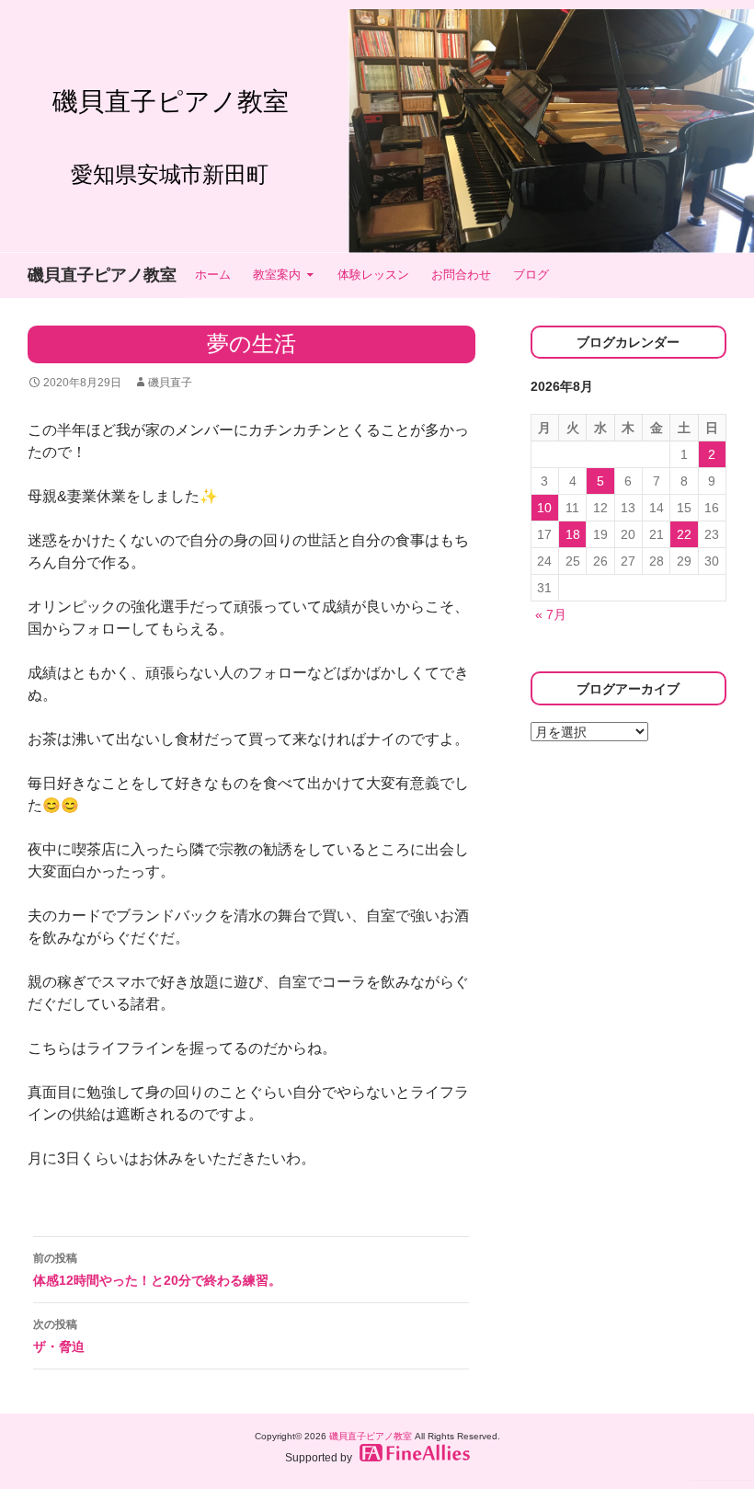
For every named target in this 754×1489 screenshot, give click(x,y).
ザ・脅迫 (59, 1336)
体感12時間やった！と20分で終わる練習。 (157, 1270)
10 (544, 507)
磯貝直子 (170, 382)
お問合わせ (461, 274)
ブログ (531, 274)
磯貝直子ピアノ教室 (102, 275)
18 (573, 534)
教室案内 (277, 274)
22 (684, 534)
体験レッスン (373, 274)
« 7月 (550, 614)
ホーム (213, 274)
